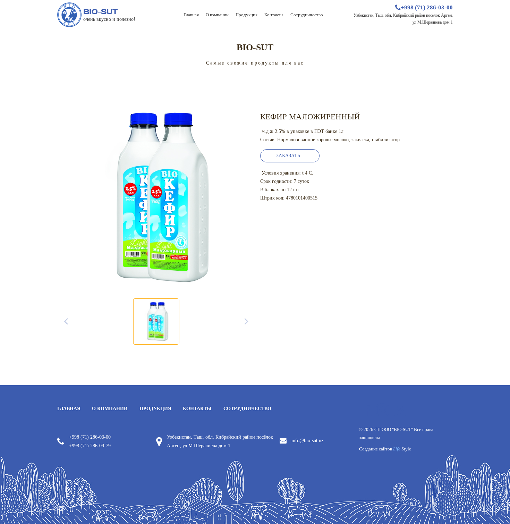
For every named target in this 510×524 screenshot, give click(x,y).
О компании (217, 14)
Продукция (246, 14)
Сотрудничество (306, 14)
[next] (245, 321)
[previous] (66, 321)
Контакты (273, 14)
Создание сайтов (385, 449)
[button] (290, 156)
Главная (191, 14)
